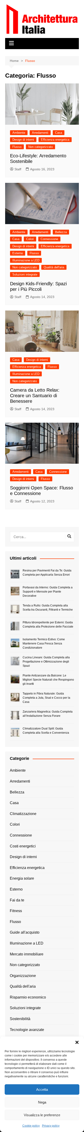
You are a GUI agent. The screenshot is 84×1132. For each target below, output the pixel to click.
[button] (77, 1042)
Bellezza (61, 232)
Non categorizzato (40, 147)
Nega (42, 1102)
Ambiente (18, 132)
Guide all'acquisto (24, 932)
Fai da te (17, 900)
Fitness (16, 911)
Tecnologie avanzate (27, 1030)
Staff (17, 169)
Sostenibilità (20, 1019)
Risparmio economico (28, 997)
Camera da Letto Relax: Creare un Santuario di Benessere (35, 395)
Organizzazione (23, 976)
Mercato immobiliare (26, 954)
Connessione (49, 239)
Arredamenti (40, 132)
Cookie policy (31, 1125)
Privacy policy (51, 1125)
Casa (58, 132)
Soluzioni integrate (24, 274)
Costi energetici (23, 846)
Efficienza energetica (55, 139)
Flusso (16, 147)
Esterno (17, 253)
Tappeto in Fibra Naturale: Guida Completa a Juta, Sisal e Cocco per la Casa (46, 698)
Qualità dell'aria (54, 267)
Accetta (42, 1089)
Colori (30, 239)
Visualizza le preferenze (42, 1115)
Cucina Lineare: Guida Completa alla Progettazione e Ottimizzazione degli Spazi (46, 661)
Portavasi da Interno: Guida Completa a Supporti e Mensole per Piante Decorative (48, 591)
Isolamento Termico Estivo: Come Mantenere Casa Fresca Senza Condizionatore (44, 643)
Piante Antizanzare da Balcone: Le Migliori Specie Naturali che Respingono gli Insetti (48, 679)
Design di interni (23, 139)
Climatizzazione (23, 814)
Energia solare (22, 878)
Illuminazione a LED (25, 260)
